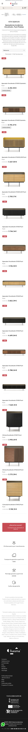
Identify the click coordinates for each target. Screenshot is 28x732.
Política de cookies (6, 683)
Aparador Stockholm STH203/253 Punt (14, 157)
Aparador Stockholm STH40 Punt (12, 331)
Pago (3, 679)
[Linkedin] (14, 689)
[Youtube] (21, 689)
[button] (14, 527)
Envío (3, 681)
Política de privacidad (7, 675)
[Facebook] (7, 689)
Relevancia (6, 50)
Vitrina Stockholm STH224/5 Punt (12, 470)
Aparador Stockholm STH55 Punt (12, 365)
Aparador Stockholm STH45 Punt (12, 296)
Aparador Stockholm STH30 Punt (12, 226)
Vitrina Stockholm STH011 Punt (12, 435)
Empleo (4, 666)
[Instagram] (18, 689)
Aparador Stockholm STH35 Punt (12, 261)
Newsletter (4, 668)
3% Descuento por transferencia (14, 546)
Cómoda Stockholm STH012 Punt (12, 504)
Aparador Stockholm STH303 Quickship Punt (14, 84)
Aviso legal (4, 670)
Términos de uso (6, 677)
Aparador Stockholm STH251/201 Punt (14, 192)
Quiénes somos (6, 661)
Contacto (4, 659)
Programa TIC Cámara (7, 685)
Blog (3, 664)
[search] (3, 8)
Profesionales (5, 663)
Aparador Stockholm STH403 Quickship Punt (14, 120)
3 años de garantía (14, 586)
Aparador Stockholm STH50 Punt (12, 400)
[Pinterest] (11, 689)
